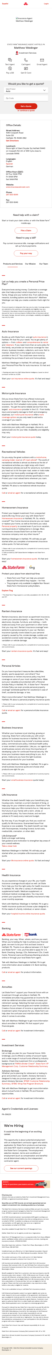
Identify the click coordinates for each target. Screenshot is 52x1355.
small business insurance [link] (22, 780)
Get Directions (12, 141)
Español (5, 4)
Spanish (9, 164)
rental (45, 342)
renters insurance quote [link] (21, 651)
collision (19, 342)
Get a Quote (26, 106)
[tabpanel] (26, 164)
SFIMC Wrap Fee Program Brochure (27, 1084)
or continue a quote (26, 111)
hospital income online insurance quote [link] (28, 914)
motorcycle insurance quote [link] (23, 437)
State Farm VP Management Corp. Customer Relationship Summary (25, 1065)
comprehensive (33, 342)
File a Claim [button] (26, 231)
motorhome (41, 457)
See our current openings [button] (21, 1168)
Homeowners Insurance (12, 518)
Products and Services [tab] (13, 264)
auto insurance (39, 337)
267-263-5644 (12, 195)
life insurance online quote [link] (22, 861)
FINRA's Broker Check (24, 1064)
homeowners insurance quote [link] (24, 559)
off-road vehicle (29, 460)
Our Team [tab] (43, 264)
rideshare (10, 345)
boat (18, 460)
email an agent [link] (14, 493)
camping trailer (8, 460)
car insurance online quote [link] (22, 379)
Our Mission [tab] (30, 264)
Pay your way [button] (26, 253)
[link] (42, 62)
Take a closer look (9, 846)
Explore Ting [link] (7, 591)
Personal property (9, 526)
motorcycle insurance (23, 415)
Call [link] (3, 493)
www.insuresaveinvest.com (18, 187)
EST (20, 172)
